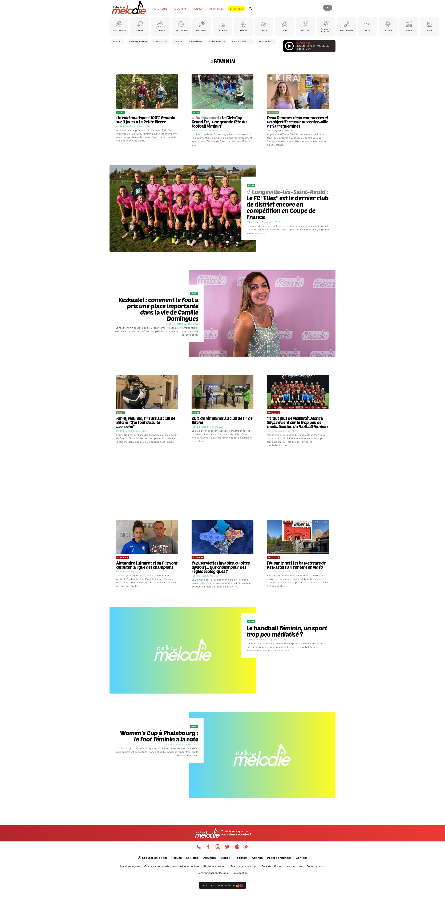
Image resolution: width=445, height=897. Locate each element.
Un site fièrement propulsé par (218, 885)
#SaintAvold (160, 41)
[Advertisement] (222, 483)
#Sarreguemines (138, 41)
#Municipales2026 (242, 41)
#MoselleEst (195, 41)
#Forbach (117, 41)
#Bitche (178, 41)
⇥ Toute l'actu (266, 41)
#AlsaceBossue (217, 41)
